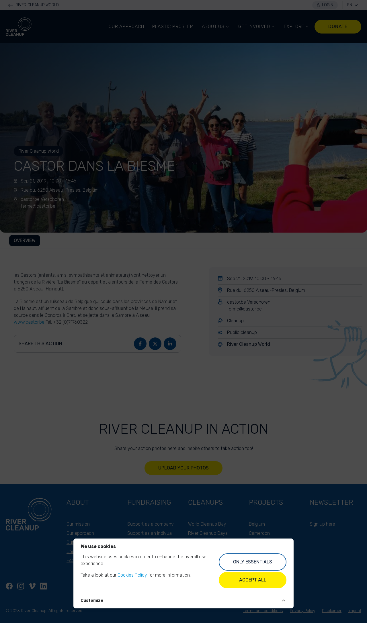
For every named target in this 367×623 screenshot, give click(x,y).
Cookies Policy (132, 575)
